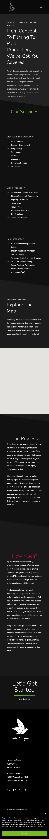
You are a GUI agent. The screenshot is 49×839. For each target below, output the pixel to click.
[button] (45, 813)
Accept (24, 833)
